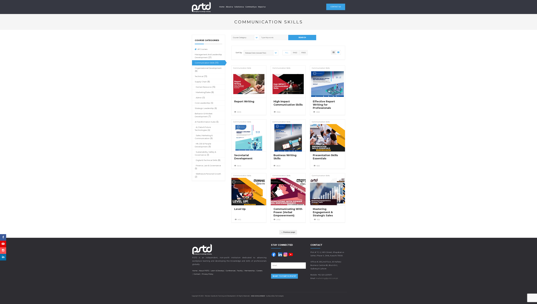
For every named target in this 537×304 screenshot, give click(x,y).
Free (303, 53)
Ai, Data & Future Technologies (203, 128)
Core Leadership (204, 103)
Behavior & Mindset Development (203, 115)
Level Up (240, 209)
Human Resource (205, 87)
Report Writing (244, 101)
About (228, 7)
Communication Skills (206, 62)
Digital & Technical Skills (208, 160)
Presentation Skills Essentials (325, 157)
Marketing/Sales (205, 92)
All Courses (202, 49)
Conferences (230, 271)
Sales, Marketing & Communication (204, 137)
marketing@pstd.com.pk (327, 278)
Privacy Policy (207, 274)
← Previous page (288, 232)
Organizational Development (208, 69)
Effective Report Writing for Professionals (324, 105)
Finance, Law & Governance (208, 167)
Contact (197, 274)
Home (221, 7)
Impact (261, 7)
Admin (200, 97)
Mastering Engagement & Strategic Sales (323, 212)
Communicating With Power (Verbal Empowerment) (288, 212)
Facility (240, 271)
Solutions (238, 7)
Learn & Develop (217, 271)
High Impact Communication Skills (288, 103)
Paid (295, 53)
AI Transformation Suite (206, 122)
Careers (259, 271)
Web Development (258, 296)
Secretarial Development (243, 157)
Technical (201, 76)
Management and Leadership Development (208, 56)
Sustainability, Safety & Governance (205, 153)
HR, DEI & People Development (203, 145)
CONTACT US (335, 6)
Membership (249, 271)
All (286, 53)
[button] (232, 7)
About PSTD (204, 271)
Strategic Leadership (206, 108)
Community (250, 7)
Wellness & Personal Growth (208, 175)
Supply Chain (202, 81)
